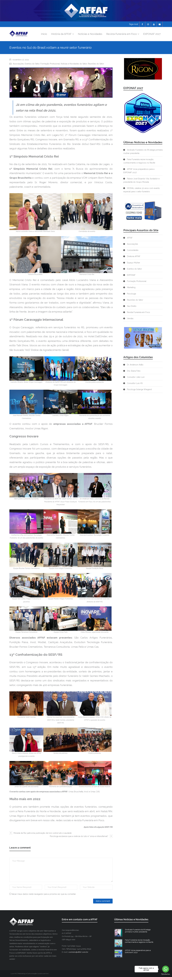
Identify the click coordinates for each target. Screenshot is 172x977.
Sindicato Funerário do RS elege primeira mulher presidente (143, 151)
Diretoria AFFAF (133, 256)
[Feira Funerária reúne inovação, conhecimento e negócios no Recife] (118, 943)
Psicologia (131, 294)
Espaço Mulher (133, 263)
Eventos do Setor (32, 64)
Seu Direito (131, 306)
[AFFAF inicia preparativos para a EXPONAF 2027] (118, 953)
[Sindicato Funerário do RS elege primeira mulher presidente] (118, 933)
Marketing (131, 287)
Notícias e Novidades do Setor (74, 64)
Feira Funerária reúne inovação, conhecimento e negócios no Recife (139, 161)
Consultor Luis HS (135, 383)
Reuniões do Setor (96, 64)
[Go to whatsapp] (165, 969)
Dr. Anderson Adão (135, 365)
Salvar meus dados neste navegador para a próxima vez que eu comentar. (44, 894)
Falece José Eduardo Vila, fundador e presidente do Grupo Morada (141, 180)
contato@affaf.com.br (78, 952)
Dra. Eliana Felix (133, 371)
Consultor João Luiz (136, 377)
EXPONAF (131, 275)
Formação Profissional (50, 64)
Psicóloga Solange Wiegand (139, 389)
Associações (18, 64)
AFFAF (129, 238)
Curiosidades (132, 250)
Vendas (130, 318)
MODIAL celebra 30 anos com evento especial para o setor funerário (141, 190)
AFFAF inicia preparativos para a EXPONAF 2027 (138, 171)
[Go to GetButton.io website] (165, 974)
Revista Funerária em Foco (138, 312)
